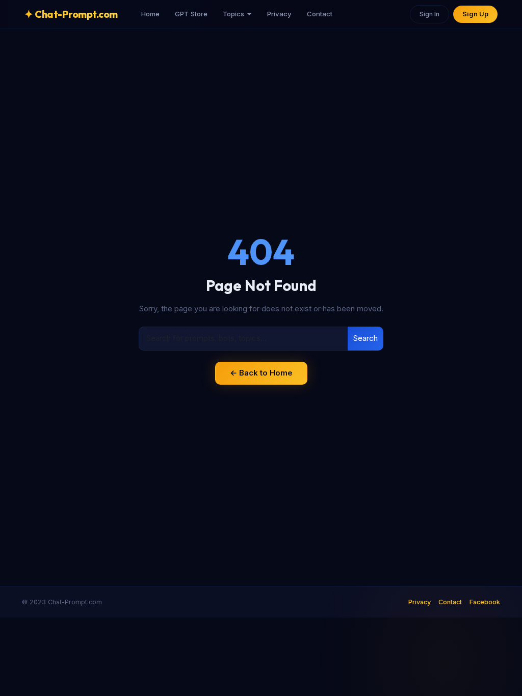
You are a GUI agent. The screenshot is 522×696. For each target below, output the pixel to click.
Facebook (484, 602)
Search (365, 338)
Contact (319, 14)
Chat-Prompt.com (71, 14)
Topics (233, 14)
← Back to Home (261, 373)
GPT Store (191, 14)
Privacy (279, 14)
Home (150, 14)
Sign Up (475, 14)
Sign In (429, 14)
